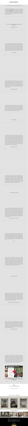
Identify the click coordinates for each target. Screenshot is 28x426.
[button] (27, 403)
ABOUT (14, 422)
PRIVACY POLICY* (18, 421)
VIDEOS (14, 424)
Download (4, 408)
